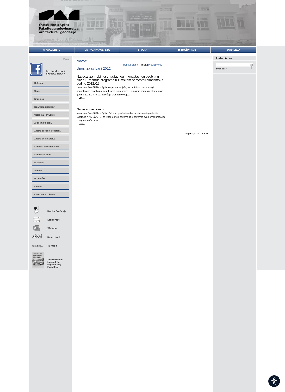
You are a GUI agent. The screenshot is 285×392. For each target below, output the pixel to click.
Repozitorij (50, 235)
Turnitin (50, 244)
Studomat (50, 218)
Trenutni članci (130, 64)
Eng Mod (47, 259)
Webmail (50, 226)
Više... (82, 98)
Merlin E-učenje (50, 209)
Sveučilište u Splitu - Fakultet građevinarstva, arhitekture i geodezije (59, 22)
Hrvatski (219, 58)
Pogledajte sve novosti (196, 133)
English (228, 58)
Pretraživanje (155, 64)
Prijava (66, 59)
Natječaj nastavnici (90, 109)
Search (234, 68)
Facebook (48, 69)
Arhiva (143, 64)
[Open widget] (274, 381)
